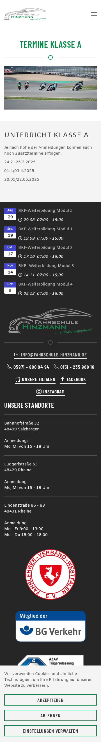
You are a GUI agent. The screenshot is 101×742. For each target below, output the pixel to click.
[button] (94, 14)
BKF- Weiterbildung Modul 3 (46, 266)
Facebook (76, 379)
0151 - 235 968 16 (77, 367)
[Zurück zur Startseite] (25, 14)
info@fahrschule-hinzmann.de (54, 354)
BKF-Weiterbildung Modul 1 (45, 229)
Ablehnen (50, 715)
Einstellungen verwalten (50, 731)
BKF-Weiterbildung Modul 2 (45, 248)
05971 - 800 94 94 (31, 367)
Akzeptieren (50, 700)
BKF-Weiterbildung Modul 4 (45, 284)
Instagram (54, 391)
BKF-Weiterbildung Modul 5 (45, 211)
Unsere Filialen (38, 379)
